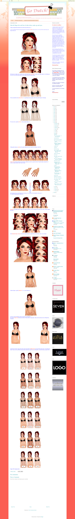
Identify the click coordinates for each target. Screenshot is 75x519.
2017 (54, 113)
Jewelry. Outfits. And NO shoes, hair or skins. (58, 184)
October (55, 126)
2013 (54, 119)
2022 (54, 106)
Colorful (55, 165)
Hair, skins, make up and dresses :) (58, 157)
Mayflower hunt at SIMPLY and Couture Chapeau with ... (58, 163)
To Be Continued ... (56, 267)
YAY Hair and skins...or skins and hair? (57, 136)
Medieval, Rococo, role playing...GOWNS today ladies (57, 144)
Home (12, 20)
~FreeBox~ (55, 277)
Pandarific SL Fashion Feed (58, 226)
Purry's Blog (55, 247)
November (56, 124)
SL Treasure (55, 255)
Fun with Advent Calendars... (57, 278)
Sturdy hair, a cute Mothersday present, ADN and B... (57, 170)
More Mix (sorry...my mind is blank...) (57, 173)
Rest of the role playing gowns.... (57, 141)
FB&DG (54, 231)
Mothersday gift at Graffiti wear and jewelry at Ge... (57, 167)
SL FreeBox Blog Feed (57, 218)
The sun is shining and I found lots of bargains (58, 159)
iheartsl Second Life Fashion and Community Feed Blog (58, 211)
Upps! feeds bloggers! (57, 233)
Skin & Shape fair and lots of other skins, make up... (57, 151)
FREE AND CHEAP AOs (18, 20)
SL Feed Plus (55, 215)
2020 (54, 109)
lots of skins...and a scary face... (57, 180)
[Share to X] (20, 471)
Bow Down (55, 212)
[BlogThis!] (19, 471)
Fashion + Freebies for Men (58, 266)
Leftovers (55, 147)
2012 (54, 120)
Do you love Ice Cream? (58, 139)
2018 (54, 112)
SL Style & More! (56, 270)
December (56, 123)
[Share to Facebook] (21, 471)
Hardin (54, 271)
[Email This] (18, 471)
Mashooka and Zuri (57, 160)
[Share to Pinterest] (22, 471)
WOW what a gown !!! (57, 176)
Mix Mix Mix (56, 175)
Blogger (42, 516)
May (55, 133)
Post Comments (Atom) (32, 510)
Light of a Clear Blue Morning (57, 252)
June (55, 131)
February (55, 189)
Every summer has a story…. (57, 248)
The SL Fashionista (56, 262)
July (55, 130)
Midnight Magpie (56, 251)
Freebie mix (56, 146)
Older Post (48, 506)
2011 (54, 122)
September (56, 127)
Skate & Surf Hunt (57, 153)
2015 (54, 116)
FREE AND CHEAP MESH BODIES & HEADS (31, 20)
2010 (54, 192)
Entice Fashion (56, 259)
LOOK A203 (55, 256)
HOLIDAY (55, 134)
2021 (54, 108)
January (55, 190)
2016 (54, 115)
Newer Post (13, 506)
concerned (55, 263)
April (55, 186)
